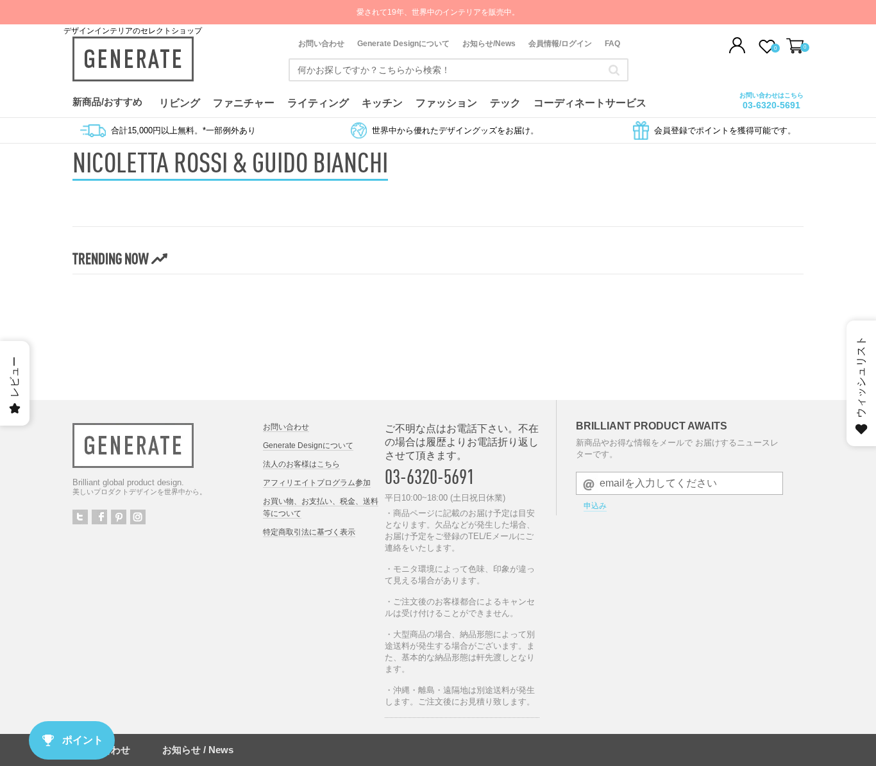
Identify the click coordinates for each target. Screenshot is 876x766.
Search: (614, 70)
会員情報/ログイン (560, 43)
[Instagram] (138, 517)
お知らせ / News (197, 749)
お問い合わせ (321, 43)
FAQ (612, 43)
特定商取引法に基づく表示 (309, 532)
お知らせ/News (489, 43)
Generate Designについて (403, 43)
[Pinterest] (118, 517)
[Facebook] (99, 517)
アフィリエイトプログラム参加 (317, 482)
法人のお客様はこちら (301, 464)
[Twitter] (80, 517)
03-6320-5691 (771, 105)
